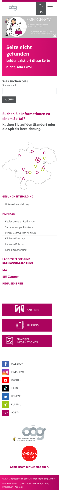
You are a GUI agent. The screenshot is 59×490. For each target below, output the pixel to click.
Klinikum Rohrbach (15, 244)
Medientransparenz (41, 483)
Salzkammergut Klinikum (19, 227)
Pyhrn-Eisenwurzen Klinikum (21, 232)
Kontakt (18, 486)
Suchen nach (9, 85)
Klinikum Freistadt (15, 238)
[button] (29, 196)
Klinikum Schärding (16, 249)
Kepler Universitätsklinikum (20, 221)
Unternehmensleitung (17, 204)
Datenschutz (25, 483)
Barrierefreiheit (9, 483)
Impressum (7, 486)
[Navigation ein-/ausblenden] (50, 8)
